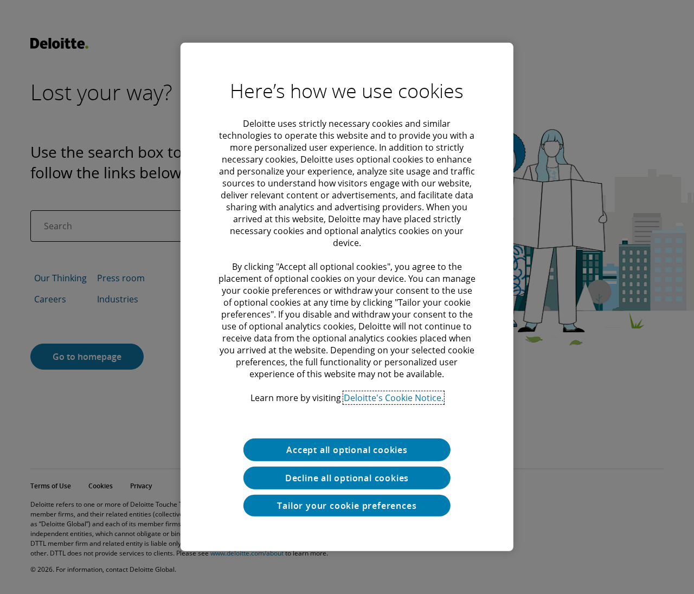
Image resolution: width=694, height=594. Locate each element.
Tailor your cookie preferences (346, 506)
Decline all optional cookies (347, 478)
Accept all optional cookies (347, 450)
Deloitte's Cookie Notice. (394, 398)
